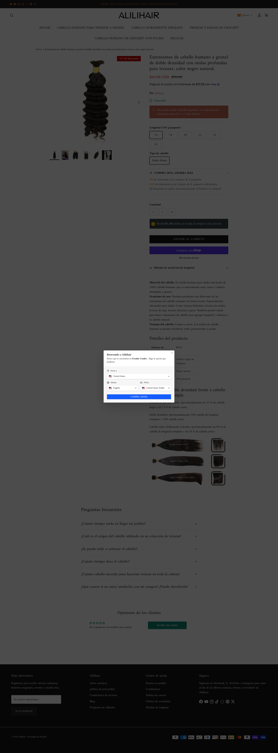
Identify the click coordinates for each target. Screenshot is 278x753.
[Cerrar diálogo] (172, 353)
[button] (139, 376)
